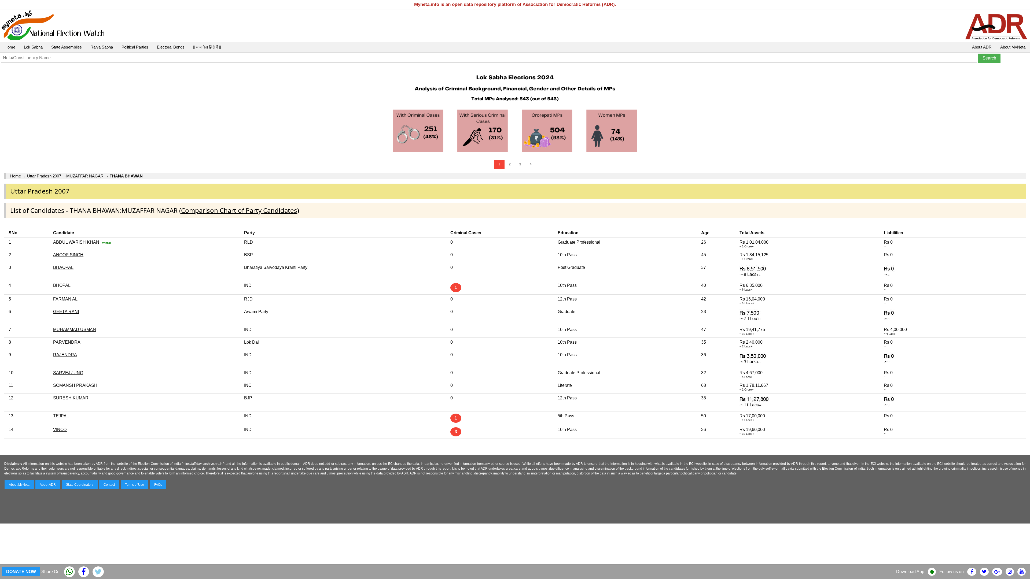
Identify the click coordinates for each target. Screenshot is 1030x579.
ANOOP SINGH (68, 255)
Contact (109, 485)
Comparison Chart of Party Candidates (239, 210)
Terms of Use (134, 485)
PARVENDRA (66, 342)
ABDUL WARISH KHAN (76, 242)
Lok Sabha (33, 47)
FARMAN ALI (66, 299)
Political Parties (135, 47)
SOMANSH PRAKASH (75, 385)
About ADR (982, 47)
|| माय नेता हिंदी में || (207, 47)
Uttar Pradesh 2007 (44, 176)
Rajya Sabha (101, 47)
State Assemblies (66, 47)
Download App (910, 571)
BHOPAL (62, 285)
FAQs (158, 485)
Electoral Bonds (171, 47)
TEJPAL (61, 416)
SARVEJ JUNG (68, 372)
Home (10, 47)
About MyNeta (1012, 47)
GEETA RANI (66, 311)
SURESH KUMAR (71, 398)
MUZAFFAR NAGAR (85, 176)
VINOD (60, 429)
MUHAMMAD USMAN (74, 329)
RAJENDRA (65, 354)
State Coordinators (79, 485)
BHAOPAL (63, 267)
